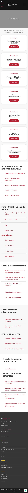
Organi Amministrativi (7, 449)
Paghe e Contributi (6, 467)
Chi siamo (4, 445)
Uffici (3, 454)
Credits (4, 489)
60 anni (3, 451)
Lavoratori (4, 465)
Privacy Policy (14, 489)
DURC (2, 481)
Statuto (3, 447)
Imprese (3, 463)
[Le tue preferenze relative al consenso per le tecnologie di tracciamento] (25, 490)
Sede (2, 456)
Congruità (4, 476)
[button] (24, 4)
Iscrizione (4, 474)
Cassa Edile (4, 442)
